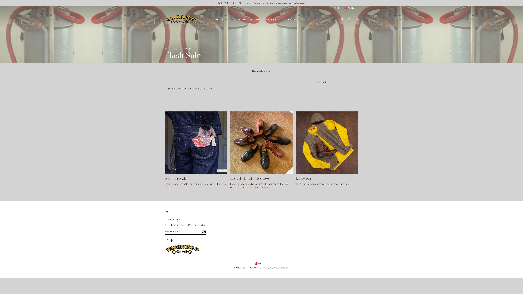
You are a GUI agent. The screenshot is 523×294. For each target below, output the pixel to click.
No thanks (261, 190)
